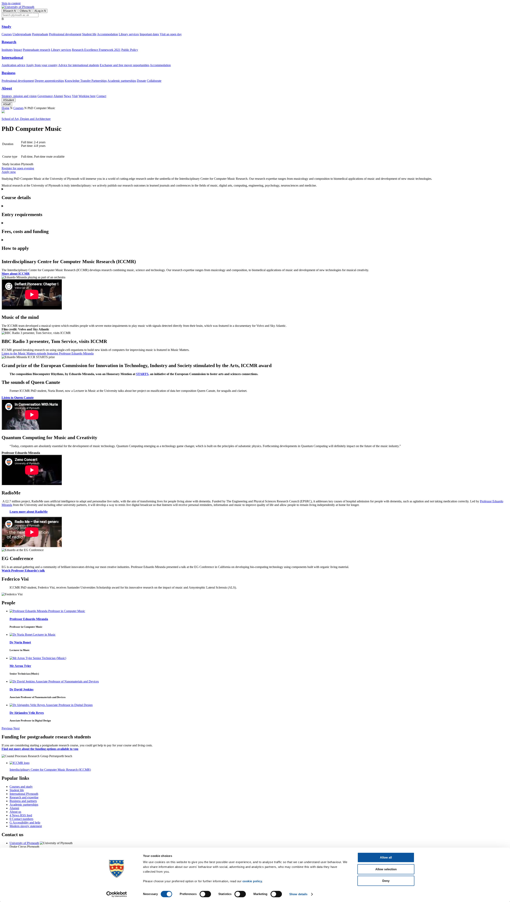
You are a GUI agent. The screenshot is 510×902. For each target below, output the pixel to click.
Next (16, 728)
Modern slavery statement (26, 826)
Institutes (7, 49)
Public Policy (129, 49)
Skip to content (11, 3)
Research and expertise (24, 797)
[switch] (205, 894)
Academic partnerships (121, 80)
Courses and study (21, 786)
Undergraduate (22, 34)
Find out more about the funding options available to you (40, 749)
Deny (385, 880)
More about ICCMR (16, 273)
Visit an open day (171, 34)
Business (8, 73)
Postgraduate (40, 34)
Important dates (149, 34)
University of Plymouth (24, 843)
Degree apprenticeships (49, 80)
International (12, 57)
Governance (45, 96)
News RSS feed (21, 815)
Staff (7, 104)
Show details (298, 894)
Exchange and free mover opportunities (124, 65)
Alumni (58, 96)
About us (15, 811)
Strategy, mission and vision (19, 96)
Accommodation (107, 34)
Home (5, 108)
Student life (89, 34)
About (7, 88)
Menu (25, 10)
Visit (75, 96)
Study (6, 27)
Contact (101, 96)
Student (8, 100)
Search (9, 10)
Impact (18, 49)
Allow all (386, 857)
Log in (40, 10)
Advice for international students (78, 65)
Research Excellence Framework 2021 (96, 49)
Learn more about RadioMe (29, 511)
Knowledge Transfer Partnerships (86, 80)
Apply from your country (42, 65)
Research (9, 42)
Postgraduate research (36, 49)
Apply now (9, 172)
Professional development (65, 34)
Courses (7, 34)
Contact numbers (21, 819)
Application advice (13, 65)
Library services (129, 34)
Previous (7, 728)
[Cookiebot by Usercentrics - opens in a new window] (116, 894)
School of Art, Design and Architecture (26, 119)
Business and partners (23, 801)
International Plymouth (24, 793)
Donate (141, 80)
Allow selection (386, 869)
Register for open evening (18, 168)
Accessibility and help (25, 822)
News (67, 96)
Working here (87, 96)
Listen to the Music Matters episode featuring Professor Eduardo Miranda (48, 353)
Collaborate (154, 80)
